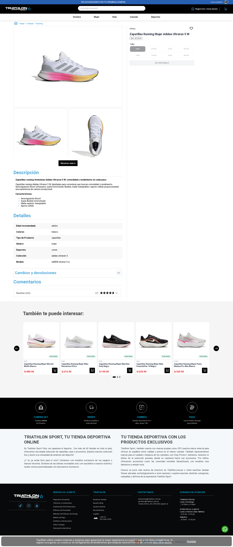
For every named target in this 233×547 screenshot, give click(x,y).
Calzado (30, 24)
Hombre (77, 17)
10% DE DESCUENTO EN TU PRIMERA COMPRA (103, 2)
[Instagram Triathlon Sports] (28, 506)
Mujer (96, 17)
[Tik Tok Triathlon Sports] (20, 506)
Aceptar (191, 541)
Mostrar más (68, 163)
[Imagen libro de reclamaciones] (95, 519)
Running (39, 24)
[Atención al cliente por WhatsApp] (225, 529)
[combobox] (111, 9)
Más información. (162, 542)
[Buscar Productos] (142, 8)
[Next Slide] (216, 348)
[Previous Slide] (16, 348)
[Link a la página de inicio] (15, 23)
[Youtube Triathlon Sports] (37, 506)
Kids (114, 17)
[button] (54, 370)
